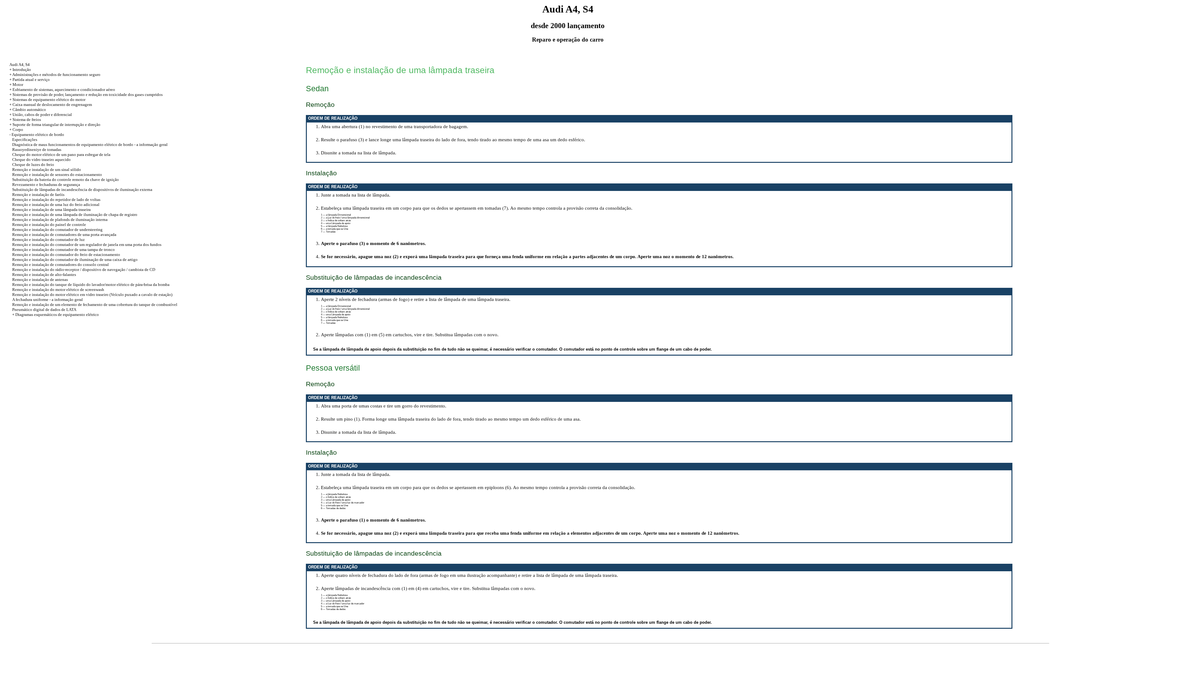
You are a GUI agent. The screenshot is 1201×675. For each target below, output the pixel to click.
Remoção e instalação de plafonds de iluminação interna (60, 219)
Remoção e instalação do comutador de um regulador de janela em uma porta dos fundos (86, 244)
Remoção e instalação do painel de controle (49, 224)
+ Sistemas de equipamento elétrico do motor (47, 99)
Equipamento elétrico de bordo (38, 134)
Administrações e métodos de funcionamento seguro (56, 74)
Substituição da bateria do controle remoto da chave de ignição (65, 179)
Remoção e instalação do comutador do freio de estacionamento (66, 254)
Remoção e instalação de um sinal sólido (46, 169)
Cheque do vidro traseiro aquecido (41, 159)
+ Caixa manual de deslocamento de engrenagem (50, 104)
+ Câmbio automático (27, 109)
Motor (18, 84)
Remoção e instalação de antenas (40, 279)
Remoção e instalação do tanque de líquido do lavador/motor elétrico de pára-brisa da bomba (91, 284)
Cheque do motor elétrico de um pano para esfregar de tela (61, 154)
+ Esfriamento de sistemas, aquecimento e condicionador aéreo (62, 89)
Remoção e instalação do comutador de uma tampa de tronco (63, 249)
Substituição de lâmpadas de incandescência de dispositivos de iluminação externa (82, 189)
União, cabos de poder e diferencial (42, 114)
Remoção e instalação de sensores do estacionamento (57, 174)
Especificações (24, 139)
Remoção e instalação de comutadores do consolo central (60, 264)
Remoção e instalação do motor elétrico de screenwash (58, 289)
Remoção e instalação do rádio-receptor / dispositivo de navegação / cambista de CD (83, 269)
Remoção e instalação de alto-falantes (44, 274)
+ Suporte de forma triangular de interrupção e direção (54, 124)
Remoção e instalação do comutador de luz (48, 239)
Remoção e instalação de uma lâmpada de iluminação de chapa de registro (74, 214)
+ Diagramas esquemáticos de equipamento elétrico (55, 314)
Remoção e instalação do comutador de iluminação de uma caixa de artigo (75, 259)
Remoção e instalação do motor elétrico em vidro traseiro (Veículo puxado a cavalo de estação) (92, 294)
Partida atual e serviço (31, 79)
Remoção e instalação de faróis (38, 194)
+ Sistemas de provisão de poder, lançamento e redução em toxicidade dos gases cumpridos (86, 94)
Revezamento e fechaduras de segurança (46, 184)
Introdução (22, 69)
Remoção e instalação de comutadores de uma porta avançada (64, 234)
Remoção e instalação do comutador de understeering (57, 229)
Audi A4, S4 (19, 64)
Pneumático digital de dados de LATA (44, 309)
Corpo (18, 129)
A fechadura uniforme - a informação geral (47, 299)
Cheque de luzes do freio (33, 164)
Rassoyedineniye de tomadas (36, 149)
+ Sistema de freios (25, 119)
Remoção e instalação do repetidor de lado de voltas (56, 199)
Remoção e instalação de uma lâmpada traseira (51, 209)
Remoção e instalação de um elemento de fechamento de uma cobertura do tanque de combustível (94, 304)
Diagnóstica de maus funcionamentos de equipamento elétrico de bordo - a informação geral (90, 144)
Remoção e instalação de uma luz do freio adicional (55, 204)
